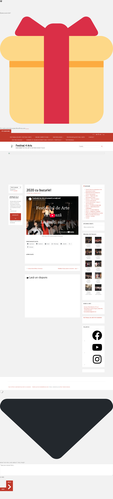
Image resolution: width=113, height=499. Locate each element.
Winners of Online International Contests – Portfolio (43, 140)
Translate (15, 190)
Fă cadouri (6, 131)
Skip (3, 489)
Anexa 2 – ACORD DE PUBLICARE (93, 205)
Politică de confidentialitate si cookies (19, 386)
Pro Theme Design (65, 386)
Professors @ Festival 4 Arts (76, 137)
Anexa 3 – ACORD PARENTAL (92, 210)
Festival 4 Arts (24, 145)
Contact (91, 137)
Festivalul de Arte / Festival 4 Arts (20, 137)
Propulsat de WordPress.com (40, 386)
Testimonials (70, 140)
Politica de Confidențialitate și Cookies (94, 213)
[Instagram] (97, 364)
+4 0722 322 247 (88, 310)
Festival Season (17, 140)
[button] (88, 242)
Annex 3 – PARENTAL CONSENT (93, 211)
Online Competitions (41, 137)
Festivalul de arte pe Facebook (92, 317)
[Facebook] (97, 340)
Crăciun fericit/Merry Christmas (35, 268)
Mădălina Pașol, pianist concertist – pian (67, 268)
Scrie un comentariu (33, 193)
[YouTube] (97, 352)
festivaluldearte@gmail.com (90, 311)
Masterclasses (57, 137)
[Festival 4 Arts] (56, 167)
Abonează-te (15, 216)
